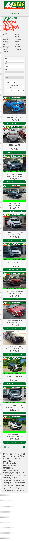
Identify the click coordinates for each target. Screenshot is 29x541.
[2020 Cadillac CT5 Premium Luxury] (14, 338)
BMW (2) (5, 34)
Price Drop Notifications (15, 123)
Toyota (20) (18, 48)
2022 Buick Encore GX (14, 233)
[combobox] (14, 61)
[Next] (23, 86)
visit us (4, 488)
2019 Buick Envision (14, 262)
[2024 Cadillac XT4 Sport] (14, 365)
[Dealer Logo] (14, 5)
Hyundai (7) (6, 51)
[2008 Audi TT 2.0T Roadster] (14, 134)
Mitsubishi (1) (18, 43)
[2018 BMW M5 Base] (14, 193)
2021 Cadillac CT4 (14, 321)
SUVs (10, 473)
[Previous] (6, 86)
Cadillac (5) (6, 38)
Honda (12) (6, 49)
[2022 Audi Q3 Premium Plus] (14, 105)
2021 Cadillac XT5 (14, 406)
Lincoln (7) (18, 39)
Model (6, 69)
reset (12, 82)
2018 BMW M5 (14, 204)
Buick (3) (5, 36)
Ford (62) (5, 44)
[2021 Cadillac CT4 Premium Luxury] (14, 310)
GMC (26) (5, 48)
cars (4, 473)
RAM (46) (17, 46)
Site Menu (14, 13)
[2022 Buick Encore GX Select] (14, 222)
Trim (6, 74)
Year (6, 58)
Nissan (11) (18, 44)
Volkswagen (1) (19, 49)
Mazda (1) (17, 41)
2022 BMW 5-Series (14, 174)
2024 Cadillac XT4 (14, 376)
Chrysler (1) (6, 41)
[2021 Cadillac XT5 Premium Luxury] (14, 394)
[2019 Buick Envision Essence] (14, 251)
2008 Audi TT (14, 145)
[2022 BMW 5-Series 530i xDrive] (14, 163)
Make (6, 64)
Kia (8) (17, 36)
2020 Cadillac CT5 (14, 347)
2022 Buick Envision (14, 291)
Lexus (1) (17, 38)
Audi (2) (5, 33)
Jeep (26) (17, 34)
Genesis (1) (6, 46)
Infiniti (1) (17, 33)
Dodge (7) (5, 43)
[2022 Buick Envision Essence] (14, 280)
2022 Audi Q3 (14, 116)
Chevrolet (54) (6, 39)
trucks (7, 473)
